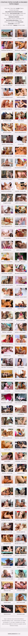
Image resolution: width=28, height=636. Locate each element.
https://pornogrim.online (15, 13)
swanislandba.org (12, 633)
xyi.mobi (17, 8)
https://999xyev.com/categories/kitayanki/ (14, 11)
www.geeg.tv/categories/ (14, 16)
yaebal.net (15, 25)
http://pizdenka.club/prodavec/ (12, 20)
